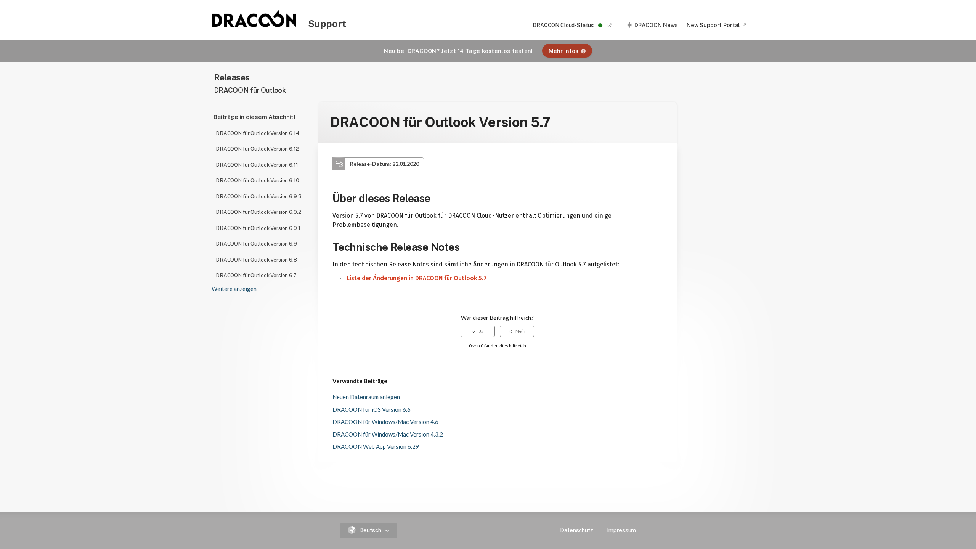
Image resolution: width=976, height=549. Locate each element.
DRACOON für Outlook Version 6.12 (257, 149)
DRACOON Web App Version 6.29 (375, 446)
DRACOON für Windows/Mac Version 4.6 (385, 421)
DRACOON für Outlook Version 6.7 (256, 275)
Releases (232, 77)
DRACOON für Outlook (250, 90)
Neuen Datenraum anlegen (366, 396)
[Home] (255, 24)
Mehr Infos (563, 51)
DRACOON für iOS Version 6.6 (371, 409)
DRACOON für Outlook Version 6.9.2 (258, 212)
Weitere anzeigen (234, 288)
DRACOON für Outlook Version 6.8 (256, 260)
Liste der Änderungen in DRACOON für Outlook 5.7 (417, 278)
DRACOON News (656, 25)
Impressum (621, 530)
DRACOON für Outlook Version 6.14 (258, 133)
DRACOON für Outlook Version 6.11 (257, 165)
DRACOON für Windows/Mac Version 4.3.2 (387, 434)
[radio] (478, 331)
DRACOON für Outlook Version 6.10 (257, 180)
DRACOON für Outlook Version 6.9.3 (258, 196)
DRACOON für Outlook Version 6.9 (256, 244)
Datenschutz (576, 530)
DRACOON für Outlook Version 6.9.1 (258, 228)
